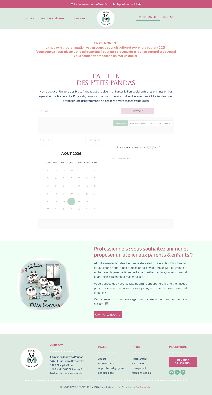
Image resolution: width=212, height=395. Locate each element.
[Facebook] (171, 372)
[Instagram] (177, 372)
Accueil (29, 18)
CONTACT (169, 17)
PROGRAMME (148, 17)
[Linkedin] (182, 372)
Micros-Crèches (52, 18)
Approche (78, 18)
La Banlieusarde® (142, 387)
